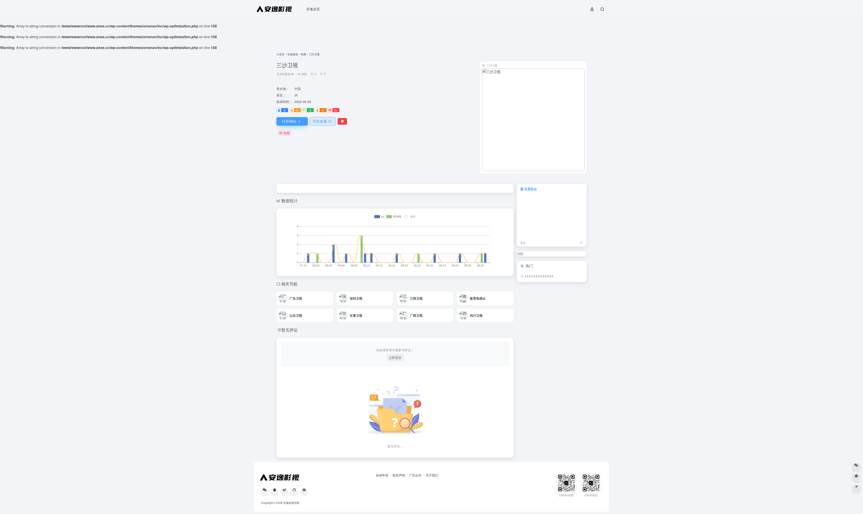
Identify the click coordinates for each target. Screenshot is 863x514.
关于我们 (432, 475)
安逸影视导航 (291, 503)
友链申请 (382, 475)
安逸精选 (292, 54)
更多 (523, 243)
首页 (282, 54)
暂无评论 (289, 330)
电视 (303, 54)
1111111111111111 (539, 276)
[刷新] (581, 243)
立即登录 (395, 357)
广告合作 (415, 475)
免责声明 (398, 475)
